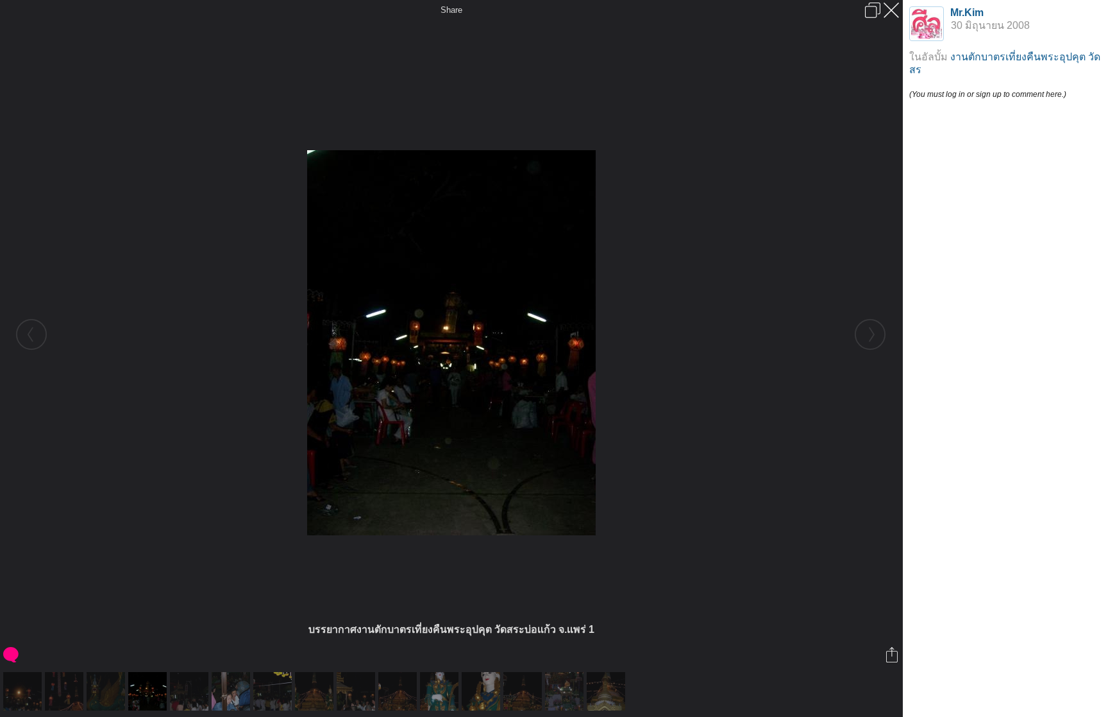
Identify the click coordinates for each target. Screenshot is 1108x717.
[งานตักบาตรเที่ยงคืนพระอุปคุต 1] (232, 691)
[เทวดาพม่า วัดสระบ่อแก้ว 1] (441, 691)
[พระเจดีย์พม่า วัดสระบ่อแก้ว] (399, 691)
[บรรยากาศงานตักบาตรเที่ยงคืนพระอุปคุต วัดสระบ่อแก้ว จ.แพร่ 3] (274, 691)
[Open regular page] (872, 10)
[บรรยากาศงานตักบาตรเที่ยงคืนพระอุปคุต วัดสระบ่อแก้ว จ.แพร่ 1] (149, 691)
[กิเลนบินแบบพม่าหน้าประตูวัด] (107, 691)
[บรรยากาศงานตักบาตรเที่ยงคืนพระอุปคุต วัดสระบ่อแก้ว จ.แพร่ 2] (191, 691)
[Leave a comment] (12, 655)
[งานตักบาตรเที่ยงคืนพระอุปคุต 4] (566, 691)
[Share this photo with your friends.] (893, 655)
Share (451, 10)
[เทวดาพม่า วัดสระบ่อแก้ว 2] (482, 691)
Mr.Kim (967, 12)
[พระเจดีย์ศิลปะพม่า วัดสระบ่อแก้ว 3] (607, 691)
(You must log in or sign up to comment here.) (987, 94)
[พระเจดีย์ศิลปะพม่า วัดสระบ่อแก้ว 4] (66, 691)
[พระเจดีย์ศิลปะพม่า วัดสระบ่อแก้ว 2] (524, 691)
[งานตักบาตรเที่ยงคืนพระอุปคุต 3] (357, 691)
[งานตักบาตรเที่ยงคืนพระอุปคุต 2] (316, 691)
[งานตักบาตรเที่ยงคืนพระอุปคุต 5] (24, 691)
